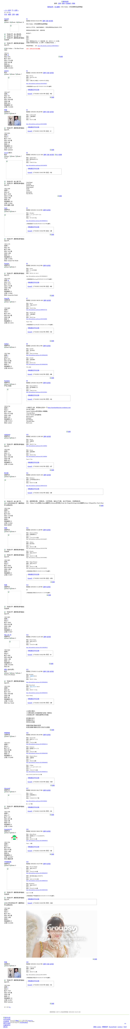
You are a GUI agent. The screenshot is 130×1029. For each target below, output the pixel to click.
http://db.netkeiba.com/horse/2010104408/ (36, 319)
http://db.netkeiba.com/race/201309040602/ (37, 682)
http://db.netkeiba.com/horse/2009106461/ (48, 45)
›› (10, 12)
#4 (27, 152)
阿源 (5, 110)
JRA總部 (57, 7)
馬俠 (5, 528)
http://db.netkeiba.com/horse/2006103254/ (36, 485)
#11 (27, 473)
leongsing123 (8, 829)
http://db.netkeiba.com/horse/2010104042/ (36, 801)
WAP (125, 1027)
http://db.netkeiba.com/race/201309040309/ (37, 753)
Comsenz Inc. (30, 1020)
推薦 (9, 14)
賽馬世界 (50, 7)
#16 (27, 732)
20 (8, 55)
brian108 (6, 298)
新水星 (6, 473)
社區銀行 (68, 3)
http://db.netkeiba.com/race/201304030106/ (37, 890)
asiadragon (7, 434)
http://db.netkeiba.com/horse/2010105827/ (36, 83)
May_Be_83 (7, 634)
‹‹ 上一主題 (7, 10)
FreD (5, 208)
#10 (27, 434)
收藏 (17, 14)
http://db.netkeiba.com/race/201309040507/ (37, 692)
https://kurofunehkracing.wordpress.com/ (59, 407)
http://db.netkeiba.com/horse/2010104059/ (36, 165)
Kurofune (7, 380)
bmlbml (6, 344)
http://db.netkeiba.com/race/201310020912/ (37, 647)
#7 (27, 298)
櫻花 (5, 669)
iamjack (6, 71)
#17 (27, 788)
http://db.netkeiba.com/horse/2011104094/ (36, 445)
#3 (27, 110)
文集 (47, 21)
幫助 (73, 3)
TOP (125, 1023)
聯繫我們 (105, 1027)
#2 (27, 71)
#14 (27, 634)
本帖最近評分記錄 (33, 89)
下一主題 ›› (15, 10)
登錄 (63, 3)
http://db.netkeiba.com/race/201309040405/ (37, 762)
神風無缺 (7, 733)
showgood (7, 788)
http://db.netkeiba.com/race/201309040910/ (37, 840)
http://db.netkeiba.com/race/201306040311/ (37, 220)
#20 (27, 962)
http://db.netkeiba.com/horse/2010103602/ (36, 392)
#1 (27, 19)
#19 (27, 861)
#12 (27, 528)
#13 (27, 585)
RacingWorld (112, 1027)
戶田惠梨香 (7, 862)
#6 (27, 263)
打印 (5, 14)
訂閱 (13, 14)
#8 (27, 344)
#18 (27, 829)
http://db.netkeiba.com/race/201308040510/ (37, 880)
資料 (43, 21)
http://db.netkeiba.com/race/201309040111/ (37, 744)
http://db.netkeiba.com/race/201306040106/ (37, 364)
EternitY (6, 19)
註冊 (59, 3)
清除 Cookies (97, 1027)
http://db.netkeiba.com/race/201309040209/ (37, 355)
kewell (6, 152)
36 (8, 280)
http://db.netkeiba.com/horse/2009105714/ (36, 309)
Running (6, 263)
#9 (27, 380)
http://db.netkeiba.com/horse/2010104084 (36, 124)
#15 (27, 669)
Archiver (120, 1027)
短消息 (51, 21)
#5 (27, 208)
